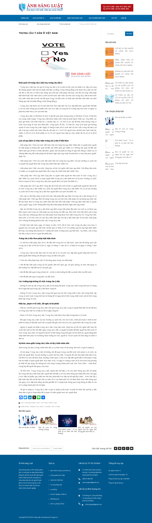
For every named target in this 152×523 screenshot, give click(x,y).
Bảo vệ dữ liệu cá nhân (27, 427)
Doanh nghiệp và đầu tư (59, 494)
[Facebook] (119, 449)
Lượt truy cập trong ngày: (116, 475)
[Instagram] (127, 449)
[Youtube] (131, 449)
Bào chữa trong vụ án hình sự (60, 471)
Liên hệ (123, 18)
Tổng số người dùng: (115, 483)
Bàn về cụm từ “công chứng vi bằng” (48, 428)
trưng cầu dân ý (37, 407)
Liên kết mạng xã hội (102, 448)
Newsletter (24, 448)
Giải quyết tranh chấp (58, 475)
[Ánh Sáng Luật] (41, 7)
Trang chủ (25, 18)
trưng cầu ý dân (52, 407)
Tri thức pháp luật (49, 403)
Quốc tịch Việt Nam (57, 480)
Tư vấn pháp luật (56, 485)
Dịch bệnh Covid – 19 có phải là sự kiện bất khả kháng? (67, 431)
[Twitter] (115, 449)
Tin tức (114, 18)
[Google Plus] (123, 449)
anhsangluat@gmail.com (90, 482)
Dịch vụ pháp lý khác (57, 504)
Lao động (54, 489)
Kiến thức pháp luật (75, 18)
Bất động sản (55, 499)
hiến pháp (25, 407)
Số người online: (114, 471)
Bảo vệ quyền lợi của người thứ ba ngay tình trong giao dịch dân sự (87, 429)
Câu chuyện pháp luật (97, 18)
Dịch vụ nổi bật (55, 18)
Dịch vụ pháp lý (38, 18)
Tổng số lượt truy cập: (115, 479)
